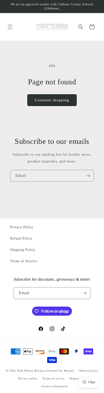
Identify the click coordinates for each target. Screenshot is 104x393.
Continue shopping (52, 100)
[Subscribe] (88, 176)
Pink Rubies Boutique (31, 370)
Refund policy (88, 370)
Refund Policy (21, 238)
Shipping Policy (22, 250)
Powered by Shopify (60, 370)
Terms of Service (23, 261)
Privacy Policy (21, 227)
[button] (10, 26)
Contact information (54, 386)
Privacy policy (28, 378)
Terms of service (53, 378)
